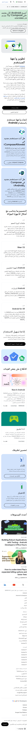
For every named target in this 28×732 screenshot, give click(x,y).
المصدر (25, 600)
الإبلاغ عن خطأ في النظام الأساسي (20, 687)
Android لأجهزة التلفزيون (15, 268)
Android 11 (24, 664)
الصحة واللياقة (24, 619)
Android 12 (24, 662)
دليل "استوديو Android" (21, 671)
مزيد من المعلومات (14, 505)
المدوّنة (25, 605)
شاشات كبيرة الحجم (18, 223)
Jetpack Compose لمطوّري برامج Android (13, 162)
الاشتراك (5, 724)
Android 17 (24, 649)
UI (7, 6)
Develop (24, 6)
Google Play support (22, 692)
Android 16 (24, 652)
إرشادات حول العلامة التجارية (10, 720)
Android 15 (24, 654)
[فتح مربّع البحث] (14, 2)
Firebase (24, 710)
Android (25, 593)
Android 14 (24, 657)
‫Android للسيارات (18, 288)
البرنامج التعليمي (14, 112)
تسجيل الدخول (5, 2)
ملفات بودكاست (23, 608)
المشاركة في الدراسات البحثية (21, 695)
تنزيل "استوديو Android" (21, 678)
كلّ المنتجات (24, 715)
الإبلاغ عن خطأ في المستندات (21, 690)
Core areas (15, 6)
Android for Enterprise (21, 595)
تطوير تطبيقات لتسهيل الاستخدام (15, 344)
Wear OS (21, 247)
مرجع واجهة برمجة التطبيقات (21, 676)
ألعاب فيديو (24, 614)
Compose (22, 66)
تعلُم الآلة (25, 617)
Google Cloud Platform (21, 712)
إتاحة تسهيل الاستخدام (14, 331)
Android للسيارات (23, 640)
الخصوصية (24, 624)
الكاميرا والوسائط (23, 622)
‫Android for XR (18, 309)
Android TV (24, 643)
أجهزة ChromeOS (23, 638)
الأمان (26, 598)
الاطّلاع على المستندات (15, 476)
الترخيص (19, 720)
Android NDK (23, 681)
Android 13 (24, 659)
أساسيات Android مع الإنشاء (15, 201)
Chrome (25, 707)
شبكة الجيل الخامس (23, 627)
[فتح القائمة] (24, 2)
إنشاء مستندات (14, 108)
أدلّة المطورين (24, 673)
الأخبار (25, 603)
